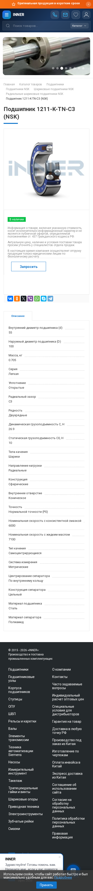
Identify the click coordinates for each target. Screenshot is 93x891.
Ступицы (15, 699)
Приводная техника (23, 807)
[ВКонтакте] (10, 298)
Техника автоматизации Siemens (20, 751)
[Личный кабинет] (86, 14)
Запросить (28, 267)
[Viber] (30, 298)
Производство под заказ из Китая (67, 742)
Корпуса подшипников (19, 690)
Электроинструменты (25, 814)
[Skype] (43, 298)
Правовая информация (62, 835)
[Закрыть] (88, 4)
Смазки (14, 829)
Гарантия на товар (66, 721)
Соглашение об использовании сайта (64, 788)
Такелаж (15, 781)
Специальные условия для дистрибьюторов (65, 710)
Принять (46, 885)
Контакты (59, 677)
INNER (18, 14)
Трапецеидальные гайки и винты (23, 790)
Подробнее (63, 877)
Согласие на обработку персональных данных (63, 805)
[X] (23, 298)
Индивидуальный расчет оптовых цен (68, 697)
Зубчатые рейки (21, 821)
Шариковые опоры (23, 799)
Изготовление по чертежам (65, 753)
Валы (12, 729)
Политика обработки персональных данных (68, 822)
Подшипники (18, 669)
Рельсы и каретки (22, 721)
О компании (61, 669)
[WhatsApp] (37, 298)
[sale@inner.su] (65, 14)
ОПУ (11, 706)
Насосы (14, 762)
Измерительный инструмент (21, 771)
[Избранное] (76, 14)
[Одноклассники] (17, 298)
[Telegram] (50, 298)
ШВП (12, 714)
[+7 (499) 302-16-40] (55, 14)
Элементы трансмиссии (18, 738)
